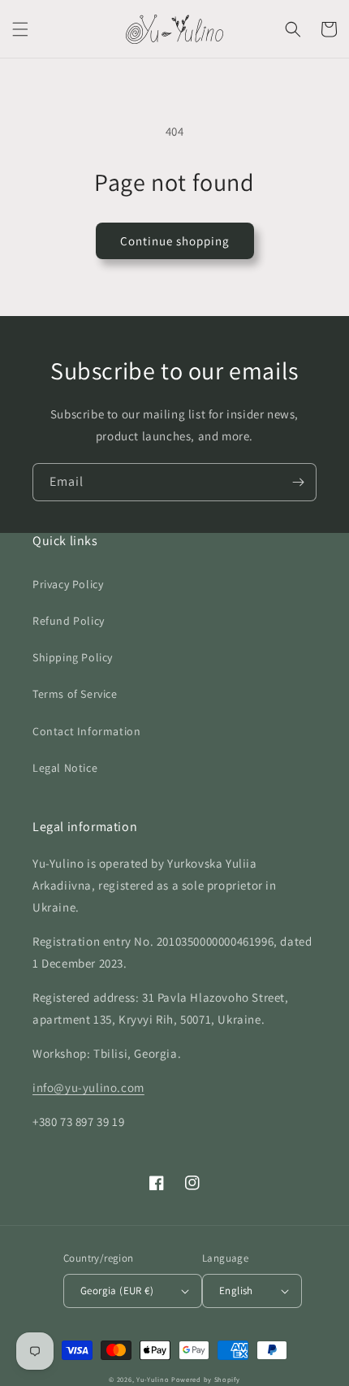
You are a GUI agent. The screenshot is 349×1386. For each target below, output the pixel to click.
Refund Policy (68, 620)
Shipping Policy (72, 657)
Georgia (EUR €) (116, 1290)
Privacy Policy (67, 584)
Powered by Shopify (205, 1379)
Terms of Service (75, 694)
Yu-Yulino (152, 1379)
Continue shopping (175, 241)
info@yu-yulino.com (88, 1087)
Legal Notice (64, 767)
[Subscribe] (298, 482)
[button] (20, 29)
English (236, 1290)
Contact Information (86, 731)
